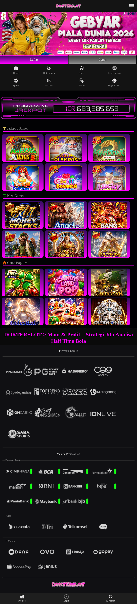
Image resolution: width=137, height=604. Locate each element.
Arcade (48, 85)
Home (16, 73)
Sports (16, 85)
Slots (81, 73)
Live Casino (114, 73)
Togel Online (114, 85)
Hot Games (49, 73)
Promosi (22, 600)
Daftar (34, 59)
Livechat (110, 600)
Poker (82, 85)
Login (102, 59)
